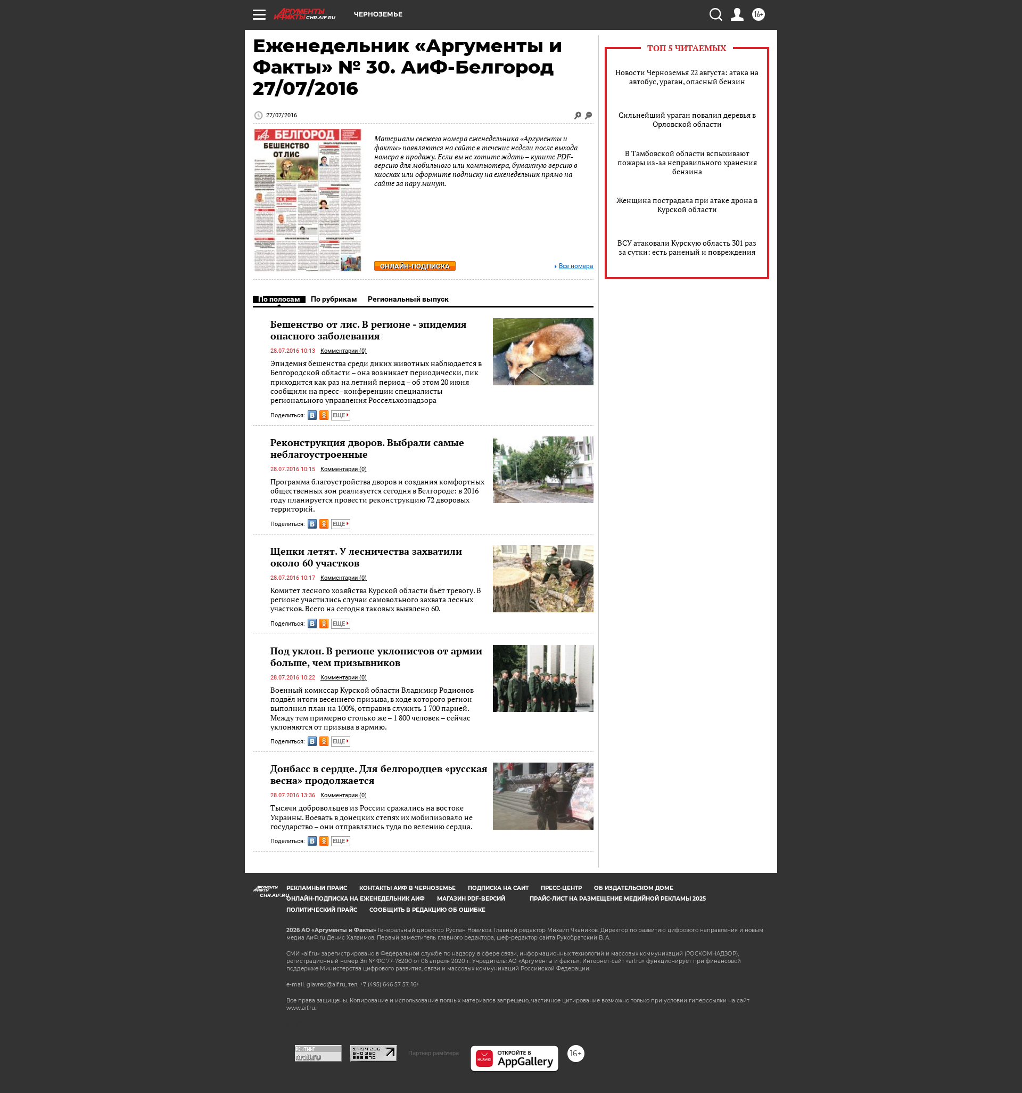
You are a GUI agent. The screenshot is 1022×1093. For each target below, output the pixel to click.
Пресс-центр (561, 888)
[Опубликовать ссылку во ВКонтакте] (312, 415)
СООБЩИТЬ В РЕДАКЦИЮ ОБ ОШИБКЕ (427, 909)
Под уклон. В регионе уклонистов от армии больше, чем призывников (376, 656)
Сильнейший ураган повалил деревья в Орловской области (687, 119)
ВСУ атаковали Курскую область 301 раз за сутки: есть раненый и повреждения (686, 247)
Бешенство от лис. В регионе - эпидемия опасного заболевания (368, 330)
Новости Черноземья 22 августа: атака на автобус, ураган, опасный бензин (687, 77)
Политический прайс (321, 909)
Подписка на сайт (498, 888)
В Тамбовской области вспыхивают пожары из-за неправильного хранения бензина (687, 162)
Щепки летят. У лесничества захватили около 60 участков (366, 557)
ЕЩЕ (340, 415)
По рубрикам (334, 299)
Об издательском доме (633, 888)
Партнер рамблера (433, 1053)
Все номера (576, 266)
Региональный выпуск (408, 299)
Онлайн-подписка (415, 266)
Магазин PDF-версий (471, 898)
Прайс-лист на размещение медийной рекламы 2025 (618, 898)
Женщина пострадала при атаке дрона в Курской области (686, 205)
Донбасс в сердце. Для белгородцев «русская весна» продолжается (379, 774)
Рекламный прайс (316, 888)
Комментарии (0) (343, 350)
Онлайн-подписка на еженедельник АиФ (355, 898)
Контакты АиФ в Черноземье (407, 888)
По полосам (279, 299)
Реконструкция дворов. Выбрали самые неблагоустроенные (367, 448)
